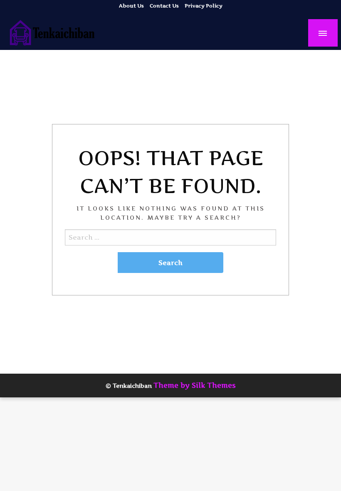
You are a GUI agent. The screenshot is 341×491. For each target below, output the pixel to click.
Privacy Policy (203, 5)
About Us (131, 5)
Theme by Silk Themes (194, 385)
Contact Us (164, 5)
